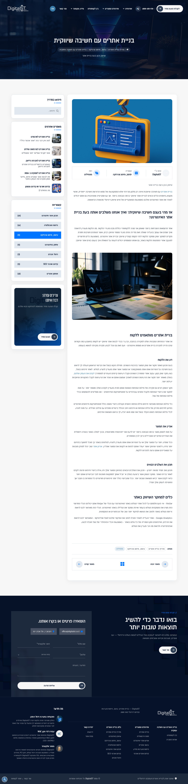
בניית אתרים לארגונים (40, 136)
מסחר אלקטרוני (48, 746)
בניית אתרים (166, 191)
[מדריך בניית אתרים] (122, 564)
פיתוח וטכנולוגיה (51, 225)
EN (53, 9)
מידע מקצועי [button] (78, 8)
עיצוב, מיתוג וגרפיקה (122, 174)
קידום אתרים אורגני (141, 753)
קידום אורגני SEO (50, 264)
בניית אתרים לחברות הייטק (38, 160)
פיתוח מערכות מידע (141, 749)
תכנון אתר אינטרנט (50, 215)
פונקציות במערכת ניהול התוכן (42, 717)
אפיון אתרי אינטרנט (141, 740)
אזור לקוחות (16, 778)
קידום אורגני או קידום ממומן (37, 186)
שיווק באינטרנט (51, 244)
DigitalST (156, 174)
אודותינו (128, 8)
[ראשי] (127, 49)
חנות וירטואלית (143, 736)
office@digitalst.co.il (70, 631)
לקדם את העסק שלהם (84, 373)
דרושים (90, 732)
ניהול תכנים (53, 254)
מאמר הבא (155, 564)
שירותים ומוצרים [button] (112, 8)
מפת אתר (89, 736)
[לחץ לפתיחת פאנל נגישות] (5, 779)
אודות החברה (171, 739)
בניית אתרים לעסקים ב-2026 (37, 173)
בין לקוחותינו (93, 8)
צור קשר (63, 8)
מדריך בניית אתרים (157, 549)
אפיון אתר (97, 446)
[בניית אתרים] (18, 8)
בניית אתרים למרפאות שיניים (37, 149)
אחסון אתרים (52, 273)
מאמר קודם (89, 564)
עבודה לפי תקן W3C (46, 731)
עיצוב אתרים (144, 745)
